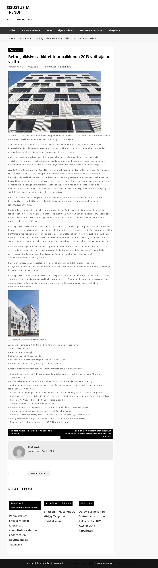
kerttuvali (34, 447)
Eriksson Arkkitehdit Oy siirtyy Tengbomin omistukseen (59, 517)
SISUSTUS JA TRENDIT (18, 10)
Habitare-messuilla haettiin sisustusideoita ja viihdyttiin (31, 432)
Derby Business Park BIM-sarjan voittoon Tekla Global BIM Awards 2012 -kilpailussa (92, 521)
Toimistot (66, 503)
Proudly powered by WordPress (79, 563)
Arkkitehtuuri (16, 50)
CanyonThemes (123, 563)
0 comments (65, 67)
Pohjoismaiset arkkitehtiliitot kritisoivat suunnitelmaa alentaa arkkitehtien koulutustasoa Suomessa (88, 433)
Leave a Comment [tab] (38, 473)
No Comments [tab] (18, 473)
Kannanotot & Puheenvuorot (24, 507)
